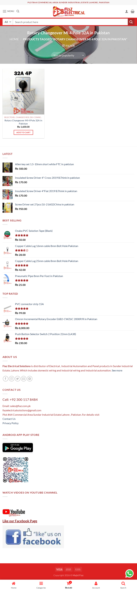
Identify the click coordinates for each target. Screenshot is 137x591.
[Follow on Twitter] (17, 378)
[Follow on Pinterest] (29, 378)
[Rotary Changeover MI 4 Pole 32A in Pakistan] (23, 91)
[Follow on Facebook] (5, 378)
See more (116, 370)
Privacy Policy (11, 423)
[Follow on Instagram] (11, 378)
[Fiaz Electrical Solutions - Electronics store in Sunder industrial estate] (68, 11)
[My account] (126, 11)
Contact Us (9, 418)
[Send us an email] (23, 378)
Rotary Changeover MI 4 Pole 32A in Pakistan (23, 122)
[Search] (18, 11)
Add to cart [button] (23, 132)
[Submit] (131, 22)
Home (14, 39)
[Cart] (132, 11)
